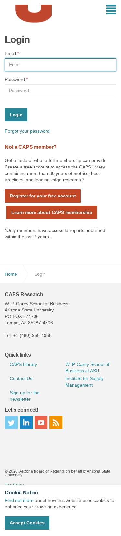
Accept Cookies (27, 522)
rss (55, 422)
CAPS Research (28, 14)
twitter (11, 422)
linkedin (26, 422)
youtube (41, 422)
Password (16, 79)
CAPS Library (23, 364)
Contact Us (21, 378)
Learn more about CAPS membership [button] (51, 212)
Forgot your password (27, 131)
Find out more (19, 500)
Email (12, 53)
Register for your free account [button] (43, 195)
